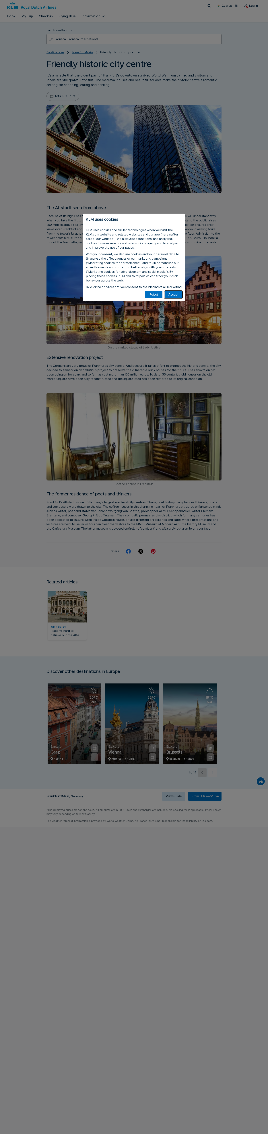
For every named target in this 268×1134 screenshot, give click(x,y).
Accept (173, 294)
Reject (153, 294)
